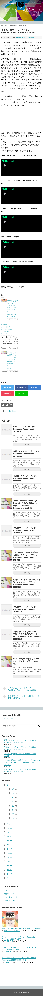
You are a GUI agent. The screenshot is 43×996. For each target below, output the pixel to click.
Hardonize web (24, 992)
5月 (13, 802)
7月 (13, 793)
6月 (13, 797)
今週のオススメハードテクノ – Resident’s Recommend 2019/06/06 (22, 689)
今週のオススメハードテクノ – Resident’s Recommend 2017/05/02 (26, 453)
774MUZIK (8, 941)
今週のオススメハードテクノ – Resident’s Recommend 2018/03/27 (26, 478)
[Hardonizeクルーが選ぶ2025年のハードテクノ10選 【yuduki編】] (6, 661)
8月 (13, 789)
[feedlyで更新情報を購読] (7, 405)
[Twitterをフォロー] (3, 405)
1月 (13, 818)
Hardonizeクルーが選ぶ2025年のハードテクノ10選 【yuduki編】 (26, 661)
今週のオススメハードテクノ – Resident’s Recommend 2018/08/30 (26, 530)
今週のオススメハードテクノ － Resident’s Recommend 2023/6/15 (26, 429)
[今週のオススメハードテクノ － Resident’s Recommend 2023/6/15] (6, 429)
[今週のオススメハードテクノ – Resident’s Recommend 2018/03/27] (6, 479)
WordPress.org (9, 900)
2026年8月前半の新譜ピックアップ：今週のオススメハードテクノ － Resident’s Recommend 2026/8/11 (22, 762)
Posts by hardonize (9, 718)
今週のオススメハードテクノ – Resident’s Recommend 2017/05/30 (6, 329)
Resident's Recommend (24, 37)
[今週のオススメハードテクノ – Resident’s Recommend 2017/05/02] (6, 454)
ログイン (7, 891)
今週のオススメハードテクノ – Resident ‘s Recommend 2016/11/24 (26, 609)
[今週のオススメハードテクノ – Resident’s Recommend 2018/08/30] (6, 530)
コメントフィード (11, 897)
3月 (13, 810)
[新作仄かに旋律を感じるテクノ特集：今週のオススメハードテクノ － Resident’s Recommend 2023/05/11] (6, 634)
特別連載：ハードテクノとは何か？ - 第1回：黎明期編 (23, 697)
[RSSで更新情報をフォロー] (11, 405)
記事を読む (27, 444)
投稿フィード (9, 894)
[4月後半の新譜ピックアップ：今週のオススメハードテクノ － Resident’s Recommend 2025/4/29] (6, 582)
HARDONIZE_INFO (12, 931)
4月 (13, 806)
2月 (13, 814)
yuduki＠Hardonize (12, 411)
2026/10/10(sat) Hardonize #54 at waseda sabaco (21, 929)
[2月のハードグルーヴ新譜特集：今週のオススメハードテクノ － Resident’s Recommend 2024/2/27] (6, 555)
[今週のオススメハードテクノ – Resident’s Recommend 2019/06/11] (34, 387)
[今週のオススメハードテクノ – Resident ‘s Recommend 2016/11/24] (6, 609)
